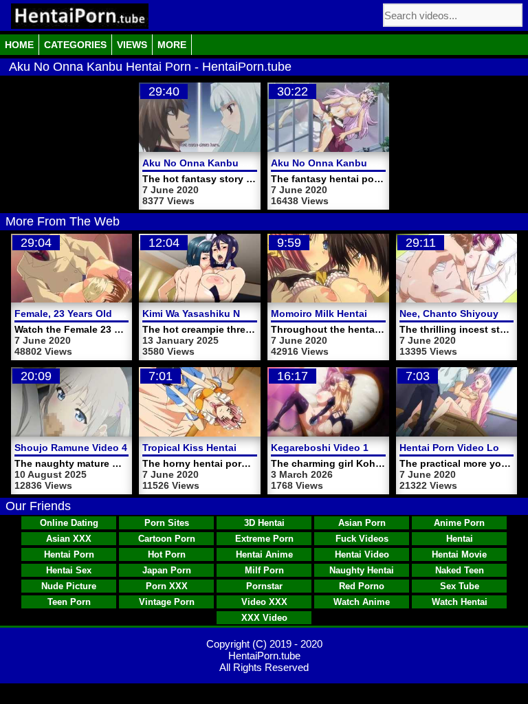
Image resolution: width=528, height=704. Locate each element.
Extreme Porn (264, 539)
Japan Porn (166, 570)
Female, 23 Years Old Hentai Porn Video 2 (111, 313)
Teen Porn (69, 602)
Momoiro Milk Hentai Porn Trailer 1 (351, 313)
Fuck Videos (362, 539)
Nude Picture (68, 586)
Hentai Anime (264, 554)
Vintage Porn (167, 602)
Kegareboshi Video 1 (319, 447)
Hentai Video (362, 554)
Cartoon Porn (166, 539)
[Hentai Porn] (79, 16)
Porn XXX (167, 586)
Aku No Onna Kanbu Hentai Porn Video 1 (367, 162)
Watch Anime (361, 602)
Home (19, 44)
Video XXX (264, 602)
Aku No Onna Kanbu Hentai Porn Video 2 (238, 162)
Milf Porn (264, 570)
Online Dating (69, 523)
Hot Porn (167, 554)
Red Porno (361, 586)
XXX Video (264, 618)
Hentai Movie (459, 554)
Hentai (459, 539)
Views (132, 44)
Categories (75, 44)
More (171, 44)
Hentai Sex (68, 570)
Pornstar (264, 586)
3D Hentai (264, 523)
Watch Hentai (459, 602)
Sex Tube (459, 586)
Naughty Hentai (361, 570)
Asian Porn (362, 523)
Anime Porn (459, 523)
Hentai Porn (69, 554)
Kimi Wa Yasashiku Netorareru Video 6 (231, 313)
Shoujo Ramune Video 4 (70, 447)
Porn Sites (166, 523)
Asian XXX (68, 539)
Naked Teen (459, 570)
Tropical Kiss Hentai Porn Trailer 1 (221, 447)
